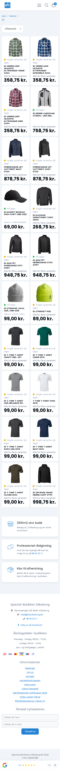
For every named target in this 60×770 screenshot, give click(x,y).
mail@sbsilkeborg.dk (32, 614)
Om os (30, 672)
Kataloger (30, 668)
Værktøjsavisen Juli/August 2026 (30, 693)
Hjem (4, 16)
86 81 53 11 (37, 553)
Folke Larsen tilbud (30, 697)
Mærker (13, 16)
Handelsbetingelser (30, 680)
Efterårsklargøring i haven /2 (30, 701)
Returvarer (30, 684)
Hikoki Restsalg (30, 688)
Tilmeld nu (30, 731)
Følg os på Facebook (31, 625)
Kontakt (30, 676)
